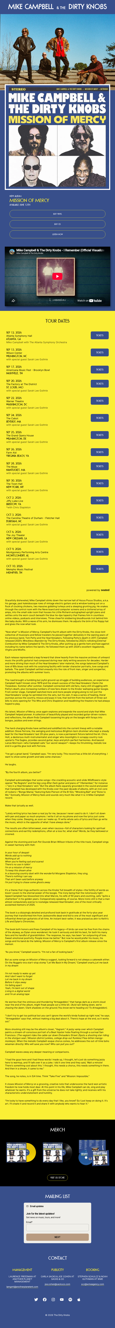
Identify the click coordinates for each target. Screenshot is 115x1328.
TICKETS (99, 352)
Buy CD (57, 224)
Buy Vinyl (57, 214)
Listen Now (57, 234)
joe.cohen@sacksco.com (57, 1284)
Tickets (99, 335)
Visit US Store (57, 1177)
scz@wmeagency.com (92, 1284)
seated (105, 590)
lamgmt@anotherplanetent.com (22, 1286)
